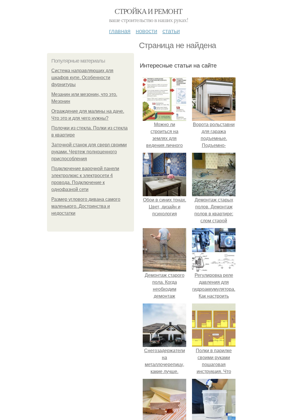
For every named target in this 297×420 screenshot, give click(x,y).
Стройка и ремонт (148, 11)
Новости (146, 30)
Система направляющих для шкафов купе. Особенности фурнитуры (82, 77)
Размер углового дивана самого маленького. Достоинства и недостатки (85, 206)
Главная (120, 30)
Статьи (171, 30)
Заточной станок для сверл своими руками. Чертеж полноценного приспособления (89, 151)
